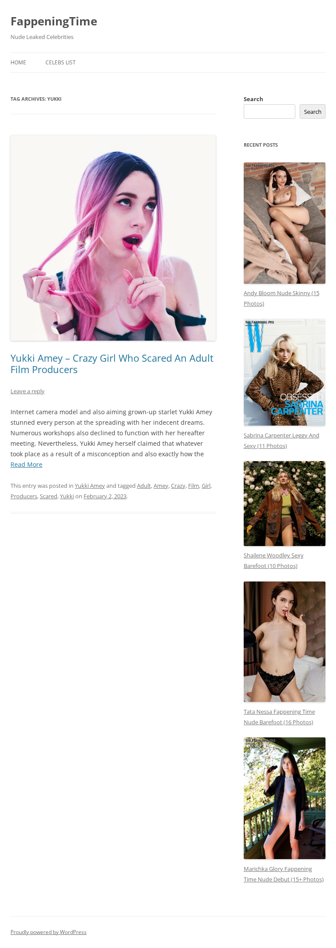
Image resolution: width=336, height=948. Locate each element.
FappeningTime (53, 21)
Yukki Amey (90, 486)
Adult (144, 486)
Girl (206, 486)
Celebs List (61, 62)
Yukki (67, 496)
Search (253, 99)
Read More (26, 464)
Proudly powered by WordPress (48, 932)
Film (193, 486)
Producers (23, 496)
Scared (48, 496)
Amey (161, 486)
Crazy (178, 486)
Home (18, 62)
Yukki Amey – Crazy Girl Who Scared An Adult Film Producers (112, 363)
